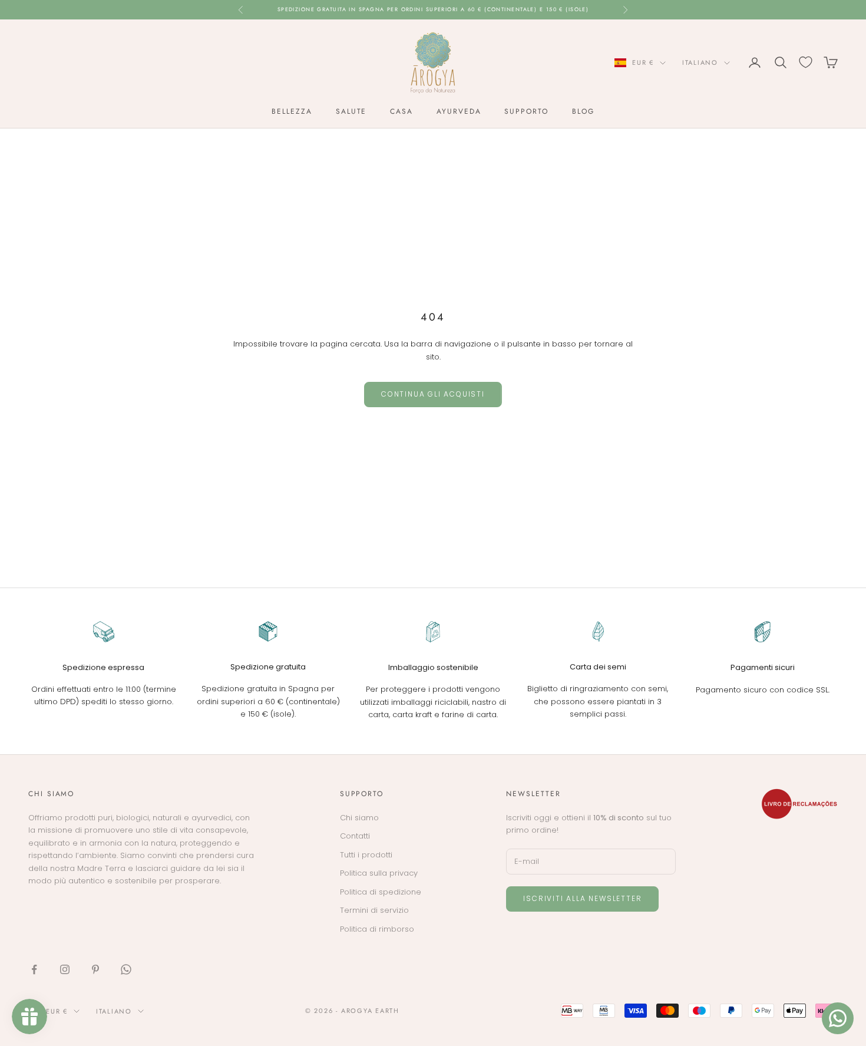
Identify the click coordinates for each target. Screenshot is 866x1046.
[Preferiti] (805, 62)
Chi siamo (359, 817)
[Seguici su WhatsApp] (126, 969)
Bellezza (292, 111)
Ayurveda (459, 111)
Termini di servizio (374, 910)
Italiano (700, 62)
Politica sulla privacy (379, 873)
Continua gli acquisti (433, 394)
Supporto (526, 111)
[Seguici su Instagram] (65, 969)
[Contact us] (838, 1018)
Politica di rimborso (377, 929)
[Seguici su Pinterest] (95, 969)
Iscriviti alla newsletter (582, 898)
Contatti (355, 836)
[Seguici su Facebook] (34, 969)
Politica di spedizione (380, 891)
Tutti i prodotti (366, 854)
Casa (401, 111)
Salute (351, 111)
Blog (583, 111)
